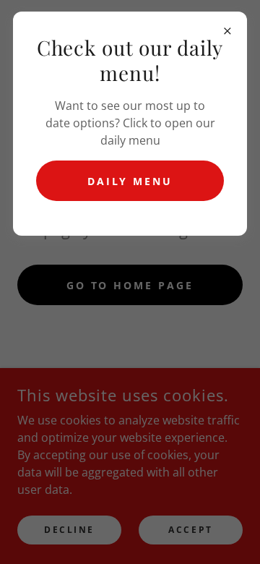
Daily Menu (130, 181)
